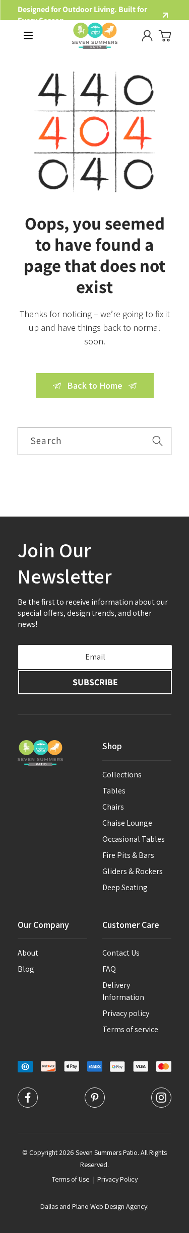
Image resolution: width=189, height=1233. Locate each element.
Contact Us (121, 953)
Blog (26, 969)
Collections (122, 774)
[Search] (157, 440)
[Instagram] (161, 1105)
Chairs (113, 807)
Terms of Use (70, 1179)
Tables (113, 790)
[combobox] (94, 441)
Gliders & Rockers (132, 871)
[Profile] (147, 36)
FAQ (109, 969)
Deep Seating (125, 887)
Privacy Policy (117, 1179)
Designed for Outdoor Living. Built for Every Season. (82, 15)
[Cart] (164, 36)
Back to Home (94, 385)
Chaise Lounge (127, 823)
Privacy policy (125, 1013)
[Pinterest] (95, 1105)
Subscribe (95, 682)
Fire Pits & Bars (128, 855)
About (28, 953)
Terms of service (130, 1029)
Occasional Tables (133, 839)
